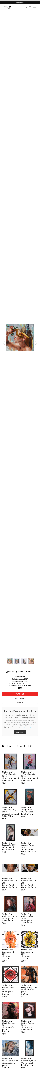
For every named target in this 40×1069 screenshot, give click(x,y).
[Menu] (34, 7)
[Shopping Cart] (30, 7)
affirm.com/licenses (29, 728)
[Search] (26, 7)
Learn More (20, 732)
